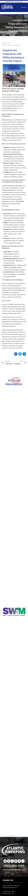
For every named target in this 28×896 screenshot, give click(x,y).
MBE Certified (17, 267)
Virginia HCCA (6, 321)
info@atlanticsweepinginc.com (14, 870)
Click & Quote (19, 1)
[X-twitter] (12, 861)
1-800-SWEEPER (19, 201)
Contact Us (12, 309)
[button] (16, 354)
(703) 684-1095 (9, 1)
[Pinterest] (19, 861)
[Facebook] (8, 861)
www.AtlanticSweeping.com (10, 887)
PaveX (14, 321)
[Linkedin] (15, 861)
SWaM (5, 267)
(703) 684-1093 (6, 893)
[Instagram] (22, 861)
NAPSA (4, 203)
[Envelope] (5, 861)
